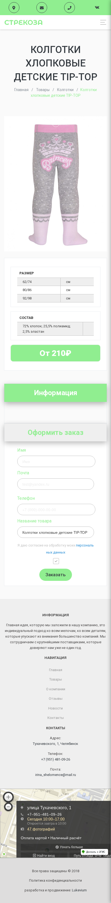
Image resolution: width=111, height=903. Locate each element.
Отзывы (56, 699)
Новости (55, 708)
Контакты (55, 718)
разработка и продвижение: (56, 890)
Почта (23, 472)
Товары (55, 679)
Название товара (34, 521)
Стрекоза (23, 22)
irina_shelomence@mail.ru (55, 775)
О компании (55, 689)
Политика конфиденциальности (55, 880)
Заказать (56, 574)
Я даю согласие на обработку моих (56, 548)
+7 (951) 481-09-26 (55, 759)
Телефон (26, 498)
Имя (21, 450)
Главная (55, 670)
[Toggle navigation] (102, 22)
